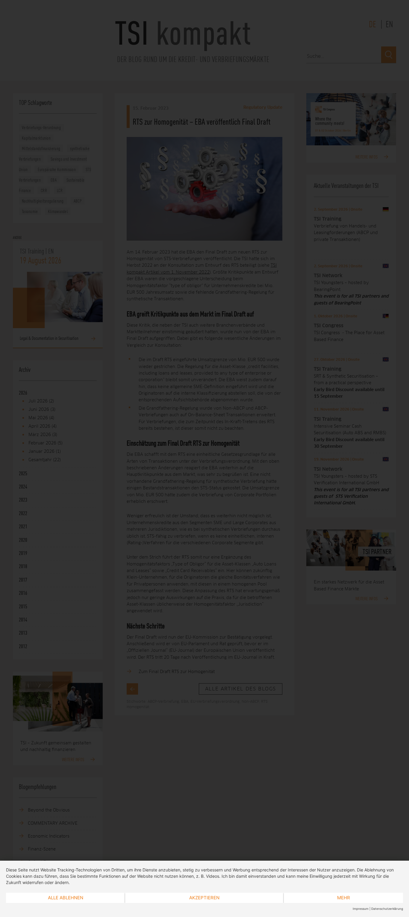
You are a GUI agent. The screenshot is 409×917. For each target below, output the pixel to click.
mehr (343, 898)
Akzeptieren (204, 898)
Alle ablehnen (65, 898)
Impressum (361, 908)
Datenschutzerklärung (387, 908)
